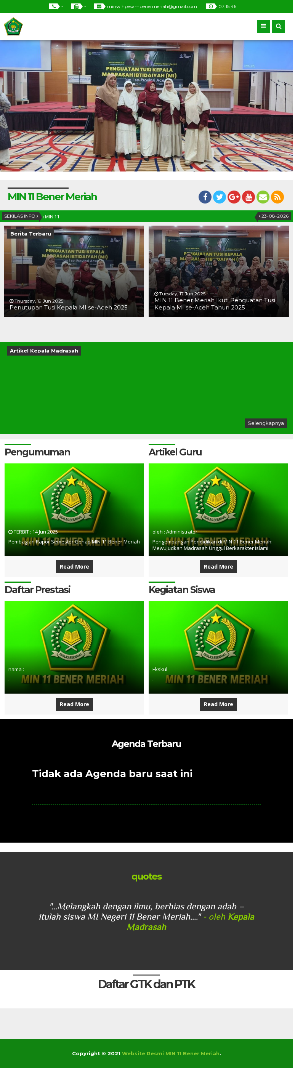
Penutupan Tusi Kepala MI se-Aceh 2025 (69, 307)
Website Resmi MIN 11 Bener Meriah (171, 1053)
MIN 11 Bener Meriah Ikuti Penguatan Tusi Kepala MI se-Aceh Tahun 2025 (214, 303)
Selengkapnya (266, 423)
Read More (74, 566)
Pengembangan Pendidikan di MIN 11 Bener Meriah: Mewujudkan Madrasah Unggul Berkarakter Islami (212, 544)
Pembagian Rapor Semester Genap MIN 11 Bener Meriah (74, 541)
